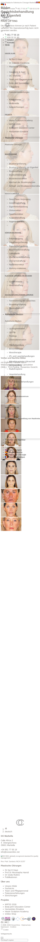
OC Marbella (15, 76)
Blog (9, 442)
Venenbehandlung (17, 374)
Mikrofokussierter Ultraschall (22, 361)
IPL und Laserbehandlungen (22, 356)
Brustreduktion (15, 308)
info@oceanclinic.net (10, 852)
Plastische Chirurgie (14, 138)
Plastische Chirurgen (18, 67)
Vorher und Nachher (16, 440)
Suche (5, 9)
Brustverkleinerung (17, 175)
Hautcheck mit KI (12, 407)
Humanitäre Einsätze (18, 131)
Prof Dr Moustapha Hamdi (17, 872)
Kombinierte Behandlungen (21, 382)
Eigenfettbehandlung (18, 207)
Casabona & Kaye (17, 72)
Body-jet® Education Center (21, 128)
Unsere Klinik (11, 886)
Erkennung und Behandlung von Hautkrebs (22, 419)
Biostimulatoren (16, 349)
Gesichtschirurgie (12, 193)
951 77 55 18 (22, 9)
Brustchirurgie (11, 154)
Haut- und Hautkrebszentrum (17, 396)
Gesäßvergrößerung (18, 242)
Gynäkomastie (15, 281)
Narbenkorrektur (16, 264)
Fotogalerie (14, 87)
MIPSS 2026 (15, 124)
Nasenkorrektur (16, 214)
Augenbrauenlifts (16, 221)
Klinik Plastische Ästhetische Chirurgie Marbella (18, 3)
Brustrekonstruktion (18, 178)
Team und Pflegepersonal (20, 79)
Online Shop (10, 914)
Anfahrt (12, 9)
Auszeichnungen (16, 107)
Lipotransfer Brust (13, 577)
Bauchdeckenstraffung (19, 250)
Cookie (6, 930)
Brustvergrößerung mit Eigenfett (23, 167)
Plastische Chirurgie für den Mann (18, 276)
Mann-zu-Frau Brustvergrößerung (20, 770)
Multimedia (14, 103)
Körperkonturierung (13, 232)
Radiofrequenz (15, 369)
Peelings (13, 336)
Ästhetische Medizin (14, 314)
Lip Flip (12, 332)
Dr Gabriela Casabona (19, 63)
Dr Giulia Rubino (12, 875)
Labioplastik (14, 253)
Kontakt (10, 42)
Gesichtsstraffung (17, 203)
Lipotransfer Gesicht (14, 590)
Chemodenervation (17, 340)
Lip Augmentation (17, 328)
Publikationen (15, 99)
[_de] (11, 474)
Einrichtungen (11, 895)
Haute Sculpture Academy (21, 120)
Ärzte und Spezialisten (19, 83)
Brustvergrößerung (17, 164)
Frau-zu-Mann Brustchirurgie (18, 772)
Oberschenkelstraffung (19, 257)
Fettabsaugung (16, 238)
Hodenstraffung (16, 285)
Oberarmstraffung (17, 261)
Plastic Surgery (14, 450)
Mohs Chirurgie (11, 430)
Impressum (5, 927)
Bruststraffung (15, 171)
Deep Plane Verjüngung (19, 199)
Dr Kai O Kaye (15, 59)
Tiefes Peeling (11, 776)
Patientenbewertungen (19, 92)
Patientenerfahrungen (15, 893)
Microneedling (15, 365)
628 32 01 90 (34, 9)
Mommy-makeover (17, 268)
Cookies (13, 927)
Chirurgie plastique (16, 457)
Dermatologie (11, 388)
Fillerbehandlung (16, 345)
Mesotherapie (15, 352)
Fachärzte (9, 888)
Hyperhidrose (15, 378)
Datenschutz (26, 925)
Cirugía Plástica (14, 452)
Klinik (7, 45)
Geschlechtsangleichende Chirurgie (19, 295)
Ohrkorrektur (15, 210)
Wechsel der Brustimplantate (22, 182)
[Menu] (1, 31)
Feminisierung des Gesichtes (22, 301)
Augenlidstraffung (17, 218)
